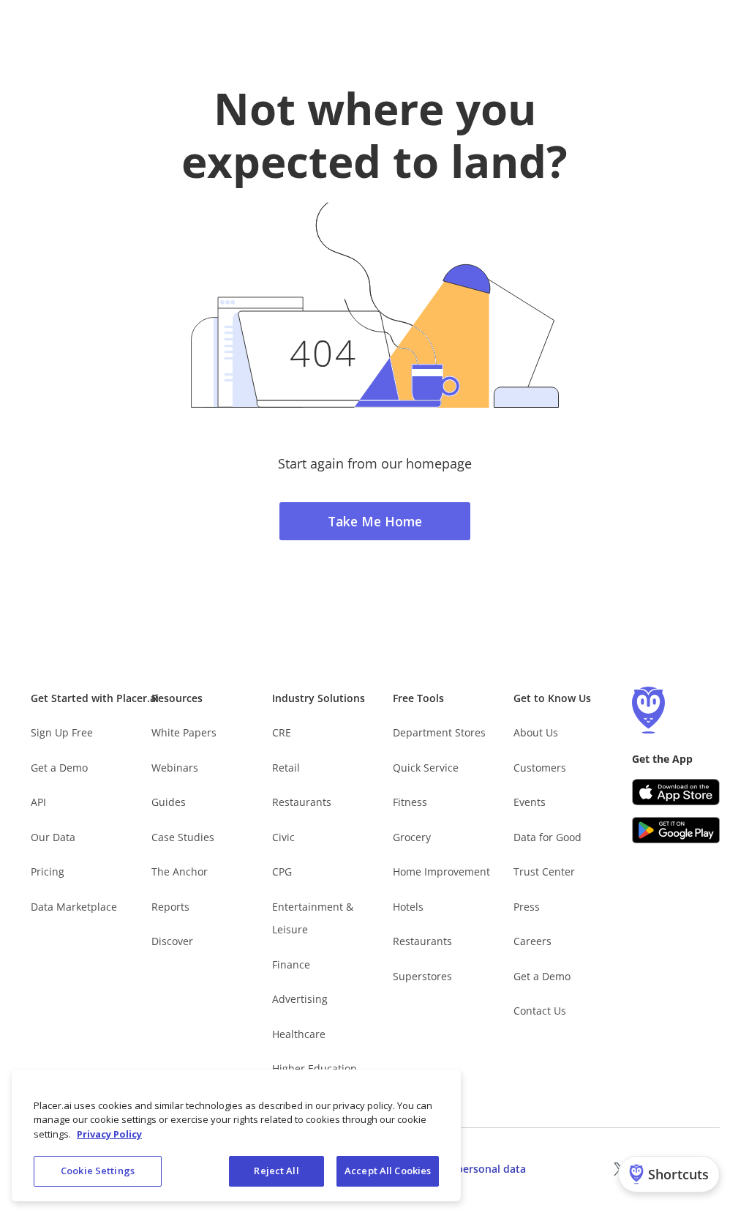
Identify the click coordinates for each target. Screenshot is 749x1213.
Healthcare (298, 1034)
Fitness (410, 802)
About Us (535, 732)
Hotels (408, 907)
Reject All (276, 1170)
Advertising (300, 999)
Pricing (47, 871)
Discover (172, 941)
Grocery (412, 837)
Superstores (422, 976)
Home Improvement (441, 871)
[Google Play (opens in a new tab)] (676, 830)
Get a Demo (59, 768)
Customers (539, 768)
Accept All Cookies (388, 1170)
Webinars (174, 768)
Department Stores (439, 732)
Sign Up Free (62, 732)
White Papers (184, 732)
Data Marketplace (74, 907)
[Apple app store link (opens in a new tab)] (676, 792)
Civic (283, 837)
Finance (291, 964)
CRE (281, 732)
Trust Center (544, 871)
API (38, 802)
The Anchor (179, 871)
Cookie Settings (98, 1170)
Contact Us (539, 1011)
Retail (286, 768)
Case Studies (182, 837)
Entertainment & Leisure (312, 918)
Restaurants (301, 802)
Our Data (53, 837)
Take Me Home (375, 521)
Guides (168, 802)
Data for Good (547, 837)
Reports (170, 907)
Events (529, 802)
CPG (282, 871)
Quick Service (426, 768)
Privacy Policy (109, 1134)
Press (526, 907)
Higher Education (314, 1068)
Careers (532, 941)
